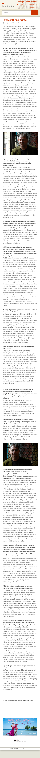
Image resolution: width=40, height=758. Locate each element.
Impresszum (27, 749)
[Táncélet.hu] (7, 4)
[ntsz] (20, 727)
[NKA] (20, 740)
